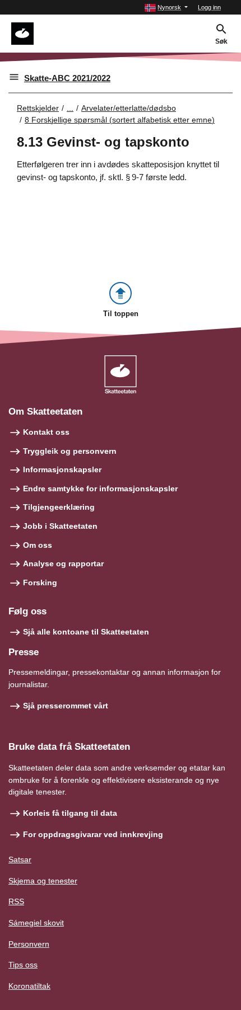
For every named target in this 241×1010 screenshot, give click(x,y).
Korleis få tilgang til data (70, 813)
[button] (166, 7)
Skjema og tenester (42, 880)
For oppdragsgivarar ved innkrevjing (93, 834)
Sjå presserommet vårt (65, 705)
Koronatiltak (29, 985)
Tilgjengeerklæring (59, 506)
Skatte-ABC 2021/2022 (67, 78)
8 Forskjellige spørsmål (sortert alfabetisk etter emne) (120, 119)
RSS (16, 901)
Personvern (28, 943)
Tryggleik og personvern (70, 451)
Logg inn (209, 7)
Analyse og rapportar (63, 563)
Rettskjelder (38, 108)
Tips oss (23, 964)
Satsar (19, 859)
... (70, 108)
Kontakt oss (46, 432)
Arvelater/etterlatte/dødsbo (128, 108)
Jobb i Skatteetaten (60, 526)
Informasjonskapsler (62, 469)
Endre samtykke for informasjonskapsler (100, 488)
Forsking (40, 582)
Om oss (37, 545)
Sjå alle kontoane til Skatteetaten (86, 631)
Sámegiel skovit (36, 922)
